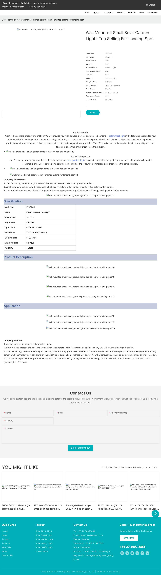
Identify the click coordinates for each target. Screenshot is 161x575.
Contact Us (7, 555)
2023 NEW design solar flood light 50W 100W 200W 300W (110, 507)
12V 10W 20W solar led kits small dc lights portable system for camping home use (48, 507)
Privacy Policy (113, 571)
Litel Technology (10, 19)
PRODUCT (153, 467)
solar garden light (75, 160)
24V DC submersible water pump (133, 467)
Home (5, 531)
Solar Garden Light (44, 539)
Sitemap (100, 571)
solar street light (117, 136)
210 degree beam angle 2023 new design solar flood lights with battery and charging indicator (78, 507)
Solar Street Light (44, 535)
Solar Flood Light (44, 531)
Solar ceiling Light (44, 543)
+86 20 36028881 (37, 6)
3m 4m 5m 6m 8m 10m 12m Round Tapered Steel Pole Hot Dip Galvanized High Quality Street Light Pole (143, 507)
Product (5, 539)
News (4, 535)
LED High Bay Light (109, 467)
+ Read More (42, 551)
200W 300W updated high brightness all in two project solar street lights (16, 507)
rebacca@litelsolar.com (13, 6)
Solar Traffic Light (44, 547)
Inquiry (92, 112)
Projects (6, 543)
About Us (6, 547)
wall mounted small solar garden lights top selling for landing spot (52, 19)
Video (4, 551)
